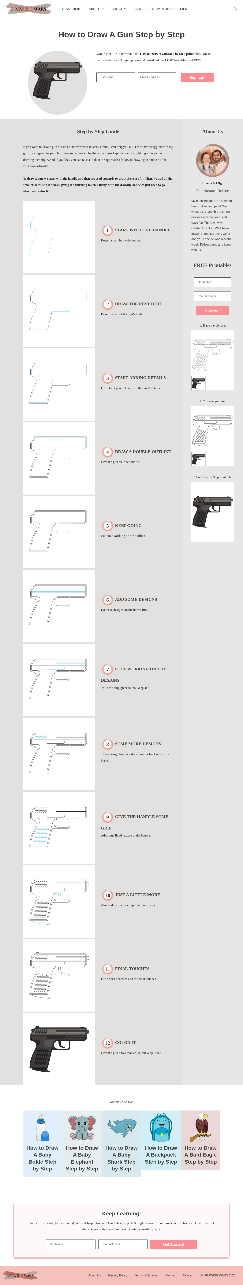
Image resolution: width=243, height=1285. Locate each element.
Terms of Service (146, 1275)
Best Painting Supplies (167, 9)
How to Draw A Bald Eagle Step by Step (200, 1155)
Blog (137, 9)
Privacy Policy (117, 1275)
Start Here (71, 9)
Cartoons (118, 9)
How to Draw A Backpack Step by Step (161, 1155)
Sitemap (170, 1275)
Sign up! (197, 77)
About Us (96, 9)
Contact (188, 1275)
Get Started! (173, 1244)
